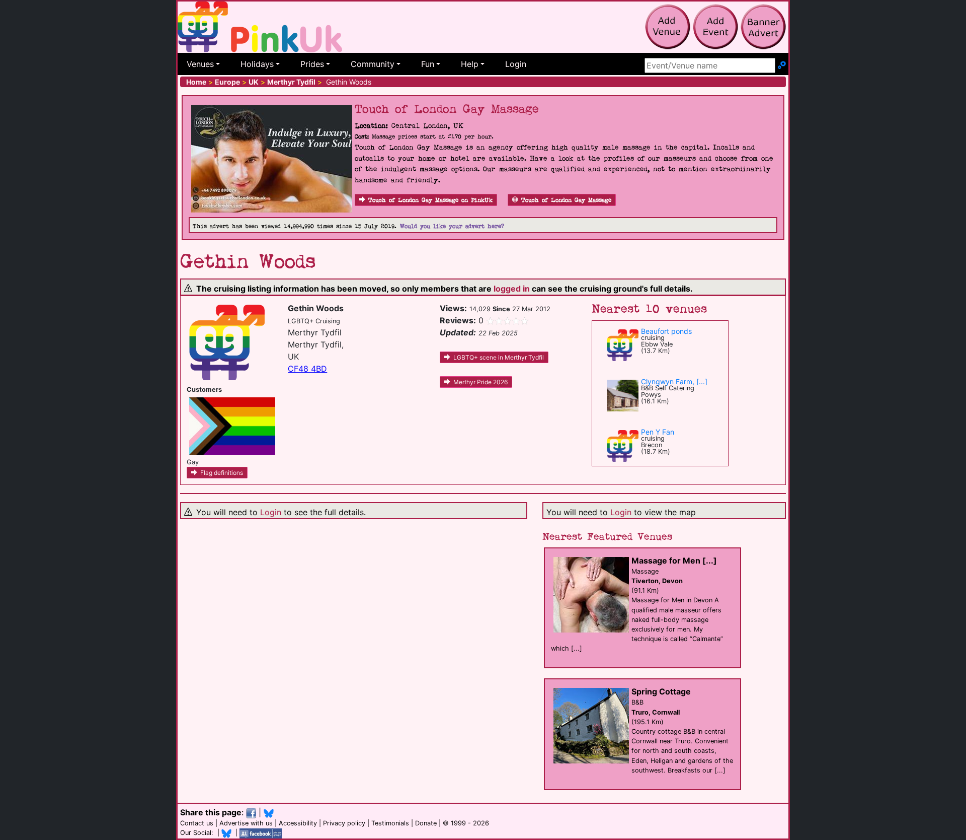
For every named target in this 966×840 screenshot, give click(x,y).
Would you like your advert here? (452, 226)
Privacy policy (344, 823)
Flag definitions (221, 472)
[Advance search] (782, 65)
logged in (512, 289)
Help (469, 64)
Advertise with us (246, 823)
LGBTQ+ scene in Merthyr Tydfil (498, 357)
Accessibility (298, 823)
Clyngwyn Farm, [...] (674, 381)
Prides (312, 64)
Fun (427, 64)
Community (372, 64)
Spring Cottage (661, 691)
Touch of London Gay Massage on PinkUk (430, 200)
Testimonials (390, 823)
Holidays (257, 64)
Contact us (196, 823)
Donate (426, 823)
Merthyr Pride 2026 (480, 382)
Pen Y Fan (657, 432)
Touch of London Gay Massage (566, 200)
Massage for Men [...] (674, 560)
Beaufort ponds (666, 331)
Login (515, 64)
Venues (200, 64)
